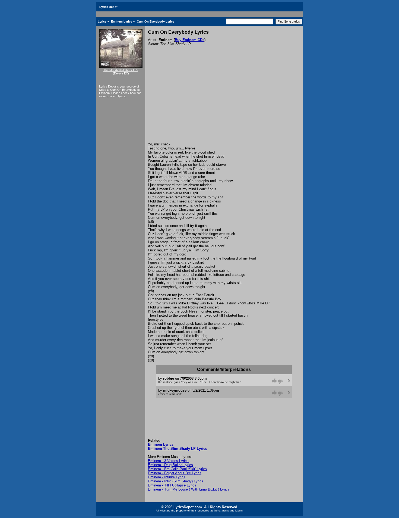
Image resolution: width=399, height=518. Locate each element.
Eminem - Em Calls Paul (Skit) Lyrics (177, 469)
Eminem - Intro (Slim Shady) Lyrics (175, 481)
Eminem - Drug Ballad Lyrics (170, 465)
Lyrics (102, 21)
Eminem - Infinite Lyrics (166, 477)
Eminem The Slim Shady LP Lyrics (177, 449)
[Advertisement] (224, 101)
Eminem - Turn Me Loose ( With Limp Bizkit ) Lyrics (189, 489)
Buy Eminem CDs (189, 40)
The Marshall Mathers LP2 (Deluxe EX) (120, 71)
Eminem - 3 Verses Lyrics (168, 461)
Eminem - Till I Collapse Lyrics (172, 485)
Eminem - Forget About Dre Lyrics (174, 473)
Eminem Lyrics (121, 21)
